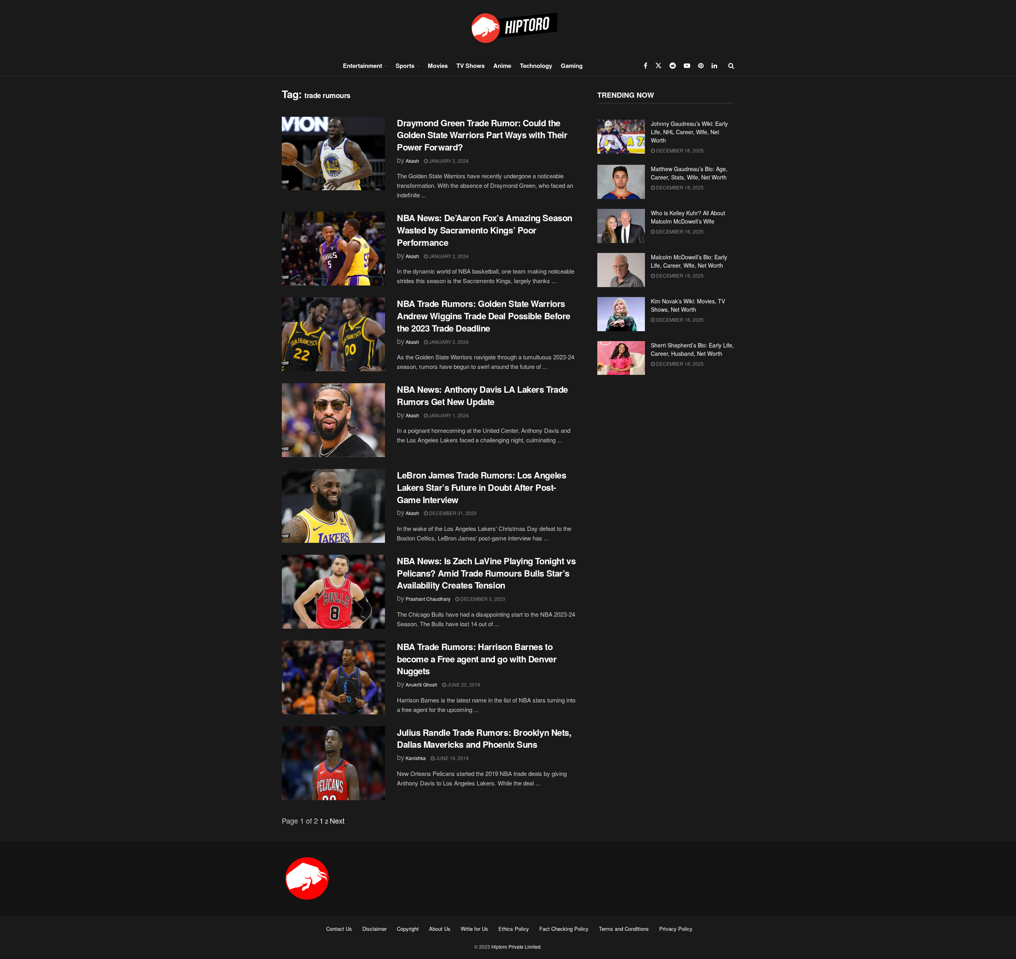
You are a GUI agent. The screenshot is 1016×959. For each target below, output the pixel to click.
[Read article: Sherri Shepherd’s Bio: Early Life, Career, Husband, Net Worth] (621, 358)
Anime (502, 65)
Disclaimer (374, 928)
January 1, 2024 (448, 415)
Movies (438, 65)
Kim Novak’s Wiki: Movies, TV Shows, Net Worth (688, 305)
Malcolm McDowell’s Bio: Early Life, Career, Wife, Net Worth (689, 261)
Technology (536, 65)
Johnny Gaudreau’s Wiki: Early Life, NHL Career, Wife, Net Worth (689, 132)
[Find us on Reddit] (673, 65)
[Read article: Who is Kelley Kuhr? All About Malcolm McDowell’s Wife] (621, 226)
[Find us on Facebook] (645, 65)
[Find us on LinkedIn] (714, 65)
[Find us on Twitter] (658, 65)
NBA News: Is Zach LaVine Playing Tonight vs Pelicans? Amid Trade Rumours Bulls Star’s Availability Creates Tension (486, 573)
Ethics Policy (513, 928)
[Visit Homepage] (508, 27)
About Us (439, 928)
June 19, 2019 (452, 757)
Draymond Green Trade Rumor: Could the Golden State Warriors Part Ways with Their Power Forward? (482, 135)
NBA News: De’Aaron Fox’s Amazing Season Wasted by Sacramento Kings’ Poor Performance (484, 230)
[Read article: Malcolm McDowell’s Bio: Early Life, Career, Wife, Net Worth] (621, 270)
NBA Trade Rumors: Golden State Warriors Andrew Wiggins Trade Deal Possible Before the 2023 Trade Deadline (483, 315)
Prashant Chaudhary (428, 598)
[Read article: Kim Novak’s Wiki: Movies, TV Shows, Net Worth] (621, 314)
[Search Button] (731, 65)
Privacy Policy (676, 928)
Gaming (572, 65)
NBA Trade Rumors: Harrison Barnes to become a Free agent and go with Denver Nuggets (476, 658)
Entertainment (362, 65)
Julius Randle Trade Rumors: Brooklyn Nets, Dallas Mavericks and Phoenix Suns (484, 738)
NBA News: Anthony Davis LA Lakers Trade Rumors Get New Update (482, 395)
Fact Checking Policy (564, 928)
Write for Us (474, 928)
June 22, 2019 (463, 684)
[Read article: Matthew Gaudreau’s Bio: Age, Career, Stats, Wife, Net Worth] (621, 182)
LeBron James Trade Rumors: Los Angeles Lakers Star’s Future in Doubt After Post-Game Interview (481, 487)
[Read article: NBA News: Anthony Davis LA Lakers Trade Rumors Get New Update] (333, 420)
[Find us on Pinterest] (701, 65)
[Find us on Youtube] (687, 65)
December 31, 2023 (452, 512)
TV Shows (470, 65)
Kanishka (416, 757)
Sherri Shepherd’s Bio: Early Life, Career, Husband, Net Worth (692, 349)
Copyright (408, 928)
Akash (412, 160)
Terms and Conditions (624, 928)
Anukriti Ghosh (421, 684)
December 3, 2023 (482, 598)
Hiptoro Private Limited (516, 946)
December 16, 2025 (679, 150)
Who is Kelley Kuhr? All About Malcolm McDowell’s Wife (688, 217)
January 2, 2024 (448, 160)
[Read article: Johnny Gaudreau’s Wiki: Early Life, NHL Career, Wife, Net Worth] (621, 137)
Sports (405, 65)
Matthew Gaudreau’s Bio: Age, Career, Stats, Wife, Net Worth (689, 173)
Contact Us (339, 928)
